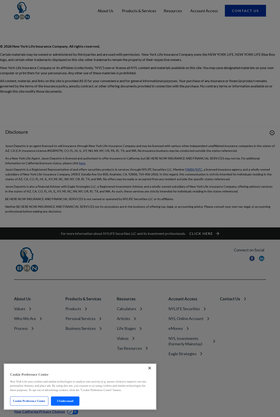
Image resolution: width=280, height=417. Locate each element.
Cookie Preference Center (29, 401)
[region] (80, 386)
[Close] (149, 368)
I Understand (65, 401)
